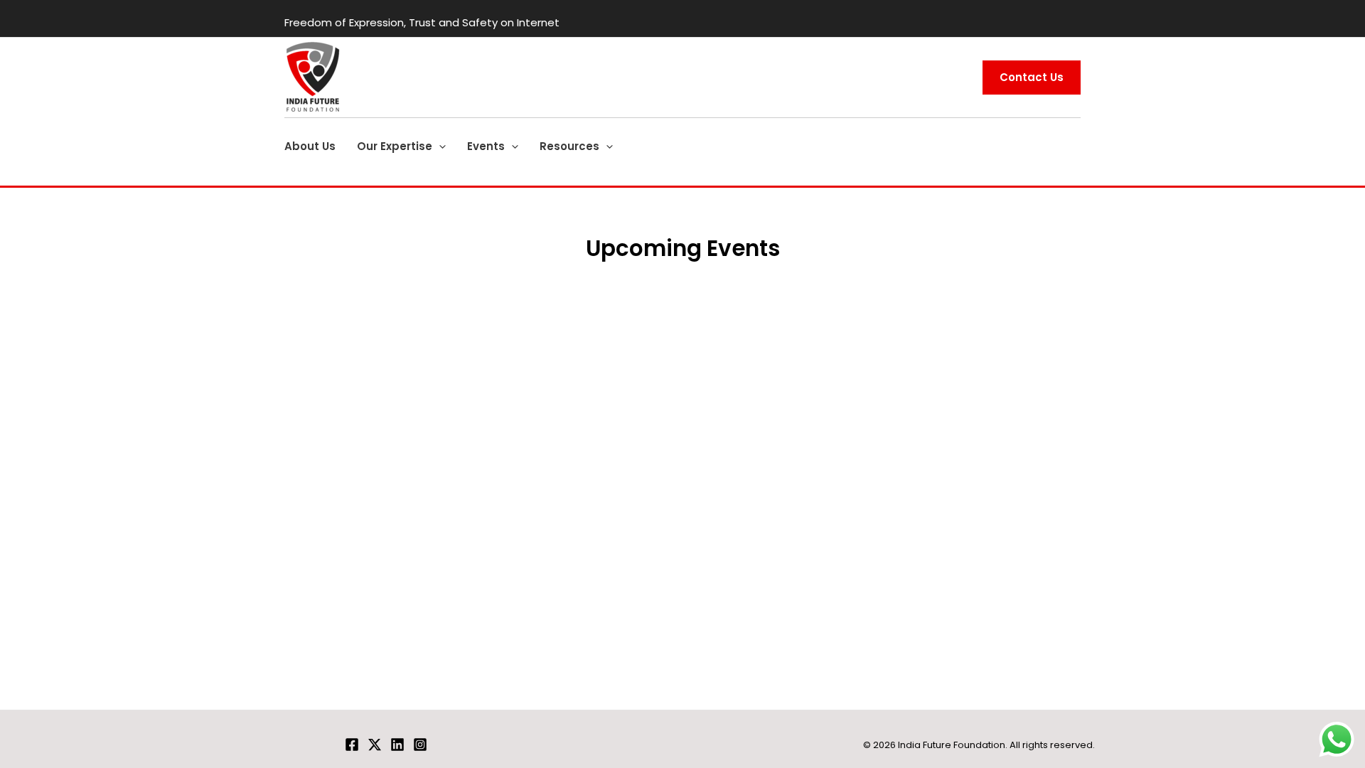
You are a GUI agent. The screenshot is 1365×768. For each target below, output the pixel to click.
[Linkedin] (397, 744)
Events (486, 146)
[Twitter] (375, 744)
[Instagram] (420, 744)
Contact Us (1032, 77)
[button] (439, 146)
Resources (569, 146)
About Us (310, 146)
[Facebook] (352, 744)
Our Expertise (394, 146)
